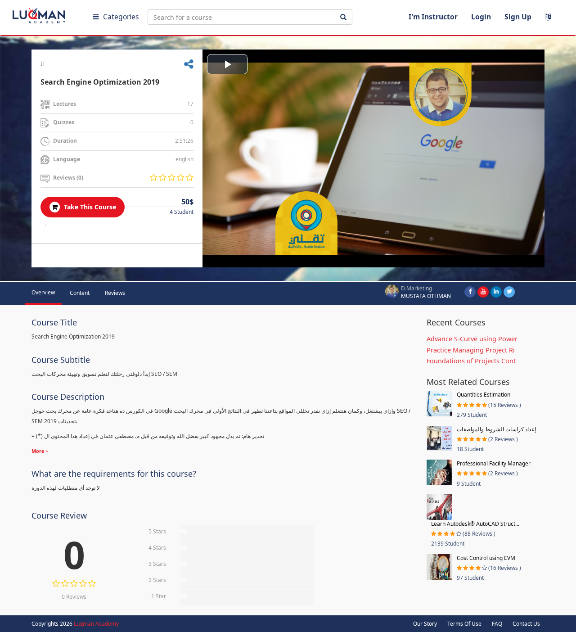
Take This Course (89, 207)
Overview (43, 292)
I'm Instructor (433, 17)
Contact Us (526, 623)
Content (80, 293)
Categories (121, 17)
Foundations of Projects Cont (471, 361)
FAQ (497, 623)
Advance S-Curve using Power (472, 338)
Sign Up (517, 17)
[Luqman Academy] (45, 13)
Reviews (115, 293)
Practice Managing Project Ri (471, 350)
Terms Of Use (464, 623)
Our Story (425, 623)
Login (481, 17)
